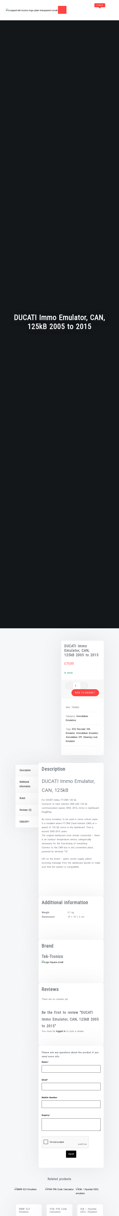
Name (45, 1062)
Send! (71, 1154)
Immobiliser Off (74, 737)
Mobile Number (49, 1097)
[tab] (27, 770)
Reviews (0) (25, 809)
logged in (61, 1031)
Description (25, 770)
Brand (22, 798)
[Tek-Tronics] (52, 962)
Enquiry (46, 1115)
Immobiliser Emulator (87, 733)
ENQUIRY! (24, 821)
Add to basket (85, 692)
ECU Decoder (78, 729)
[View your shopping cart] (94, 11)
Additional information (25, 784)
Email (45, 1080)
